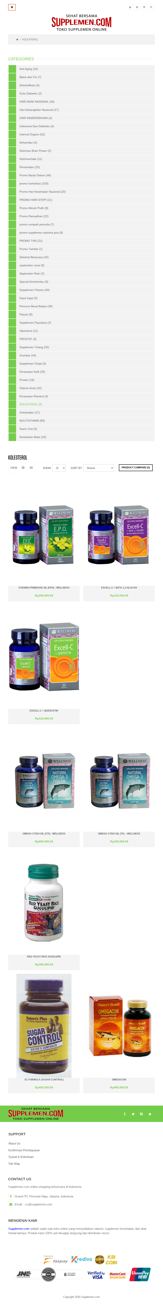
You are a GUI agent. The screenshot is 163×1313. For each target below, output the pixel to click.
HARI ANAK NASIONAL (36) (36, 101)
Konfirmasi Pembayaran (24, 1150)
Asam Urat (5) (28, 428)
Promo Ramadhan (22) (34, 216)
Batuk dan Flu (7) (30, 77)
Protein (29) (26, 380)
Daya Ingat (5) (28, 298)
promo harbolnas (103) (34, 183)
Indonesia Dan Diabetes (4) (36, 126)
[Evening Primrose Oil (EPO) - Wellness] (44, 533)
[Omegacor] (119, 1025)
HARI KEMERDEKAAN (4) (35, 118)
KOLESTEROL (30, 39)
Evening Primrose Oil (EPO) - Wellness (44, 587)
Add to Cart (44, 597)
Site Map (14, 1163)
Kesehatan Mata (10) (32, 437)
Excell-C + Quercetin (44, 710)
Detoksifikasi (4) (29, 85)
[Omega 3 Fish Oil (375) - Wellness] (44, 779)
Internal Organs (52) (32, 134)
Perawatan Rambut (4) (33, 396)
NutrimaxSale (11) (30, 159)
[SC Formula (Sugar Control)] (44, 1025)
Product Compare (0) (136, 467)
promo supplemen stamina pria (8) (41, 232)
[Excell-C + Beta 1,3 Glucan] (119, 533)
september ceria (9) (31, 265)
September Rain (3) (31, 273)
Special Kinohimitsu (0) (33, 281)
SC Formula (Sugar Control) (44, 1079)
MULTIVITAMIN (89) (32, 420)
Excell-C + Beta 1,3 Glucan (119, 587)
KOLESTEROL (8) (30, 404)
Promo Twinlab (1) (31, 249)
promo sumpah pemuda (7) (36, 224)
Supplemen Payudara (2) (35, 322)
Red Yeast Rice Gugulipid (44, 956)
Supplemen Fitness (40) (34, 289)
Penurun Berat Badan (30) (36, 306)
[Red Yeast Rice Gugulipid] (44, 902)
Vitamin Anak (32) (30, 388)
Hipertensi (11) (28, 330)
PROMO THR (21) (31, 240)
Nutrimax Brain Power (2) (35, 150)
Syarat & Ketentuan (21, 1156)
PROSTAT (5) (28, 339)
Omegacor (119, 1079)
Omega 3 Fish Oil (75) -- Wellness (119, 833)
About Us (14, 1143)
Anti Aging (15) (28, 68)
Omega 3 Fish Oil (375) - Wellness (44, 833)
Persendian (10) (29, 167)
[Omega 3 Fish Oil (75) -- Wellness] (119, 779)
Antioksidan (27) (29, 412)
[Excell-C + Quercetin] (44, 656)
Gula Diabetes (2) (30, 93)
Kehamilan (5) (28, 142)
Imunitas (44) (27, 355)
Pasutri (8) (26, 314)
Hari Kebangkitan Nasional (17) (39, 109)
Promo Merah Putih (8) (33, 208)
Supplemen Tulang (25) (34, 347)
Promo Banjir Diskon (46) (35, 175)
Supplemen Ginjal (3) (32, 363)
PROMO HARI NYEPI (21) (35, 199)
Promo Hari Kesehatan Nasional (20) (42, 191)
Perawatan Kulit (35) (32, 371)
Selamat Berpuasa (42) (34, 257)
